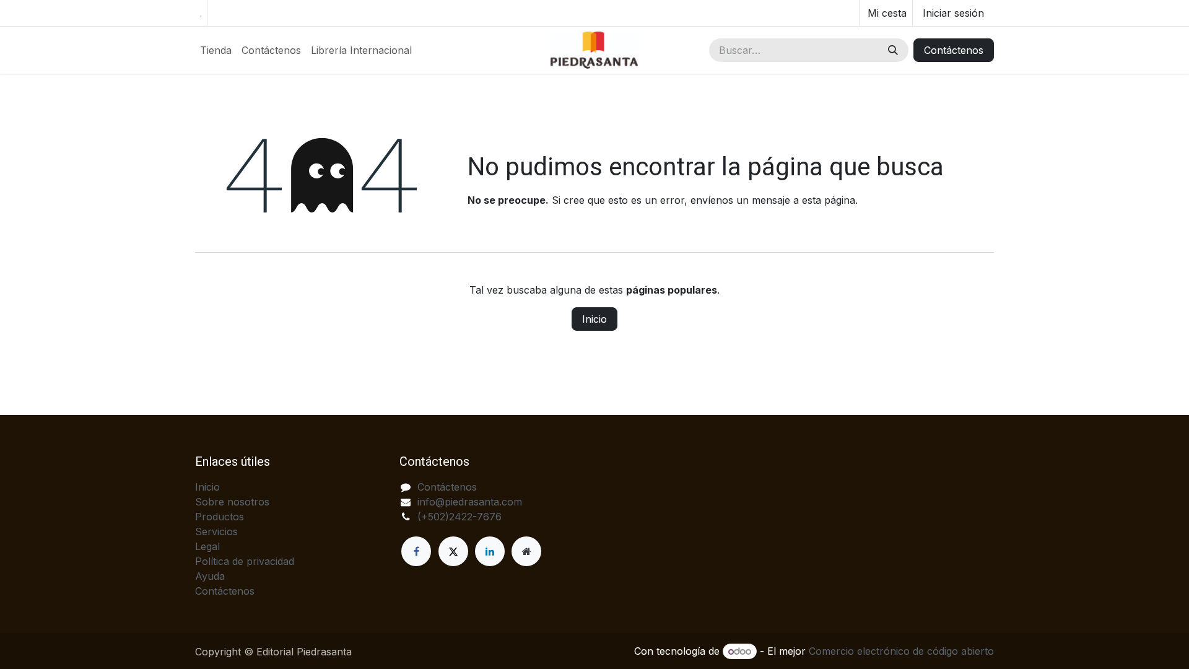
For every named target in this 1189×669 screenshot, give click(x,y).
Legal (207, 546)
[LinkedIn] (490, 551)
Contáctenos (953, 50)
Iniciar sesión (953, 13)
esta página (828, 200)
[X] (453, 551)
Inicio (594, 319)
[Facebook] (416, 551)
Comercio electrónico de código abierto (901, 651)
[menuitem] (216, 50)
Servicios (216, 531)
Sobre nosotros (232, 502)
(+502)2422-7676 (459, 516)
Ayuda (210, 576)
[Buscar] (893, 50)
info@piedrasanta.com (469, 502)
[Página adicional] (526, 551)
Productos (219, 516)
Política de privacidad (244, 561)
